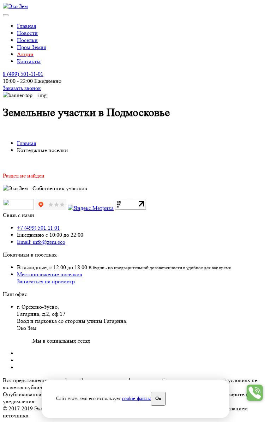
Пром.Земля (31, 47)
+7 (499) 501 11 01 (38, 227)
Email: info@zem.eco (41, 242)
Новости (27, 33)
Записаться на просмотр (46, 281)
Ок (158, 398)
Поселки (27, 40)
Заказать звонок (22, 88)
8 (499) (23, 74)
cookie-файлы (136, 398)
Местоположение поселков (49, 274)
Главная (26, 26)
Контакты (29, 61)
